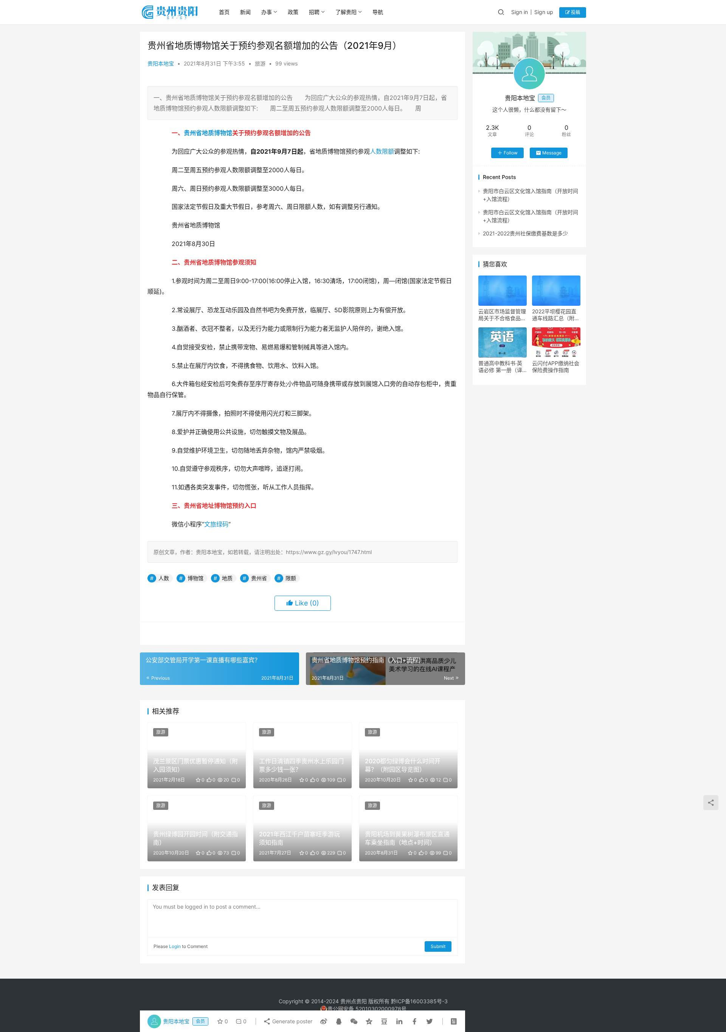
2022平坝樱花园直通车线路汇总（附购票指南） (556, 315)
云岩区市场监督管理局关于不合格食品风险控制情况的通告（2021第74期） (502, 315)
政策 (293, 12)
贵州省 (193, 133)
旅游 (260, 63)
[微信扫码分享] (354, 1021)
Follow (511, 153)
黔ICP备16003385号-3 (419, 1001)
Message (552, 153)
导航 (377, 12)
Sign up (543, 12)
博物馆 (223, 133)
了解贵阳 (346, 12)
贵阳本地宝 (160, 63)
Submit (438, 946)
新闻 (245, 12)
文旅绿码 (216, 524)
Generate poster (291, 1021)
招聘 (314, 12)
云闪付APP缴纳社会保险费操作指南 (555, 366)
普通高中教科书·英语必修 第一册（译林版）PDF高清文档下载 (502, 367)
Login (175, 946)
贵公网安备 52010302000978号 (366, 1009)
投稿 (575, 12)
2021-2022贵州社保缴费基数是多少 (525, 233)
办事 (266, 12)
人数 (376, 151)
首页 (224, 12)
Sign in (519, 12)
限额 (388, 151)
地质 (208, 133)
